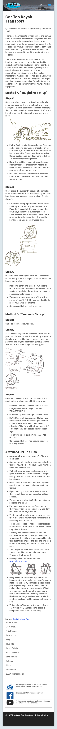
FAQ (8, 640)
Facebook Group (36, 693)
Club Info (10, 644)
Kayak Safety (12, 648)
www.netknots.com (18, 561)
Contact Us (11, 635)
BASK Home (11, 622)
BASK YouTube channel (28, 703)
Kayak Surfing (12, 652)
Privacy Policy (41, 715)
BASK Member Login (15, 674)
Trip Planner (11, 631)
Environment (12, 657)
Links (8, 665)
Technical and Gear (21, 619)
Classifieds (11, 670)
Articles (9, 661)
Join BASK (10, 627)
